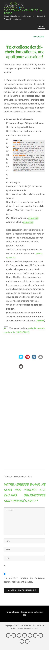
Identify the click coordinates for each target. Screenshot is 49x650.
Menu (41, 26)
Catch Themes (32, 629)
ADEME (40, 320)
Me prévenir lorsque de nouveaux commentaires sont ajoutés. (24, 580)
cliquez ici (33, 218)
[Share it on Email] (40, 358)
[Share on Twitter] (21, 358)
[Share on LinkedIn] (34, 358)
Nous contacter (26, 612)
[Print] (21, 368)
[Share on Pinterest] (27, 358)
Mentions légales (12, 612)
